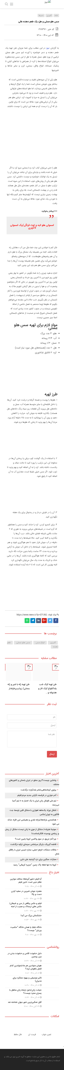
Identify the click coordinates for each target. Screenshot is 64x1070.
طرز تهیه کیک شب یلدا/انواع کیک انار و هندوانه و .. (47, 689)
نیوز (47, 48)
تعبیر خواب (46, 1034)
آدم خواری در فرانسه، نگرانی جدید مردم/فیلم (36, 795)
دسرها (41, 15)
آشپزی (49, 15)
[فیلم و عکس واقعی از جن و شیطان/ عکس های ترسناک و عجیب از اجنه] (32, 907)
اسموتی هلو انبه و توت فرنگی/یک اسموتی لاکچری (32, 226)
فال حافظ (17, 1034)
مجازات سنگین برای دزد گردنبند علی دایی (38, 859)
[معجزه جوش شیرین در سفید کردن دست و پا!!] (32, 895)
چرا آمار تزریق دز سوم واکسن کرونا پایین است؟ (35, 839)
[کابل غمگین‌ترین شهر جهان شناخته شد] (32, 1005)
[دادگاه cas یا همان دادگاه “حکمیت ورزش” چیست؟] (32, 930)
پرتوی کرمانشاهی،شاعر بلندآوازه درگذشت (38, 790)
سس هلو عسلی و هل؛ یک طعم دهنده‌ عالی (38, 22)
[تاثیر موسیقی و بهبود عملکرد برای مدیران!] (32, 982)
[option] (45, 680)
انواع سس (40, 642)
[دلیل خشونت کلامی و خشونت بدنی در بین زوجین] (32, 957)
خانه (56, 15)
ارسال (51, 754)
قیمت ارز (32, 1034)
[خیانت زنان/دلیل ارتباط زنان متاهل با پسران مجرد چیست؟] (32, 994)
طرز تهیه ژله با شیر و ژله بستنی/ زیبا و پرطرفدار (19, 687)
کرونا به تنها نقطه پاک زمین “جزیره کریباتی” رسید (34, 865)
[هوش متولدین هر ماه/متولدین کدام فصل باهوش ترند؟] (32, 969)
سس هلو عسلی (23, 642)
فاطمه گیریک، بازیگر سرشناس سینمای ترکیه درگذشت (33, 844)
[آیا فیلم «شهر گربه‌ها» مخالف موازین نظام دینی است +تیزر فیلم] (32, 883)
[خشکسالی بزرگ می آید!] (32, 919)
